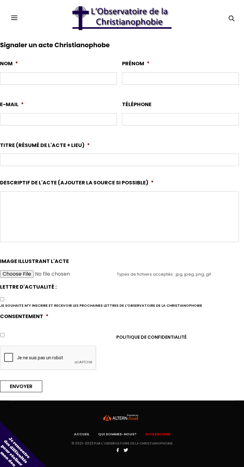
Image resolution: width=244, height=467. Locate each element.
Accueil (81, 434)
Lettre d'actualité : (28, 287)
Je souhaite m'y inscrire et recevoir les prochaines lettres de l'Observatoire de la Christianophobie (101, 305)
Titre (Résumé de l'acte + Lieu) (45, 145)
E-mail (12, 104)
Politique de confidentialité (151, 337)
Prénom (136, 64)
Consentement (24, 316)
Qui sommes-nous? (117, 434)
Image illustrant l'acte (34, 261)
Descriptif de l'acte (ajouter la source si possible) (77, 183)
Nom (9, 64)
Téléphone (137, 104)
